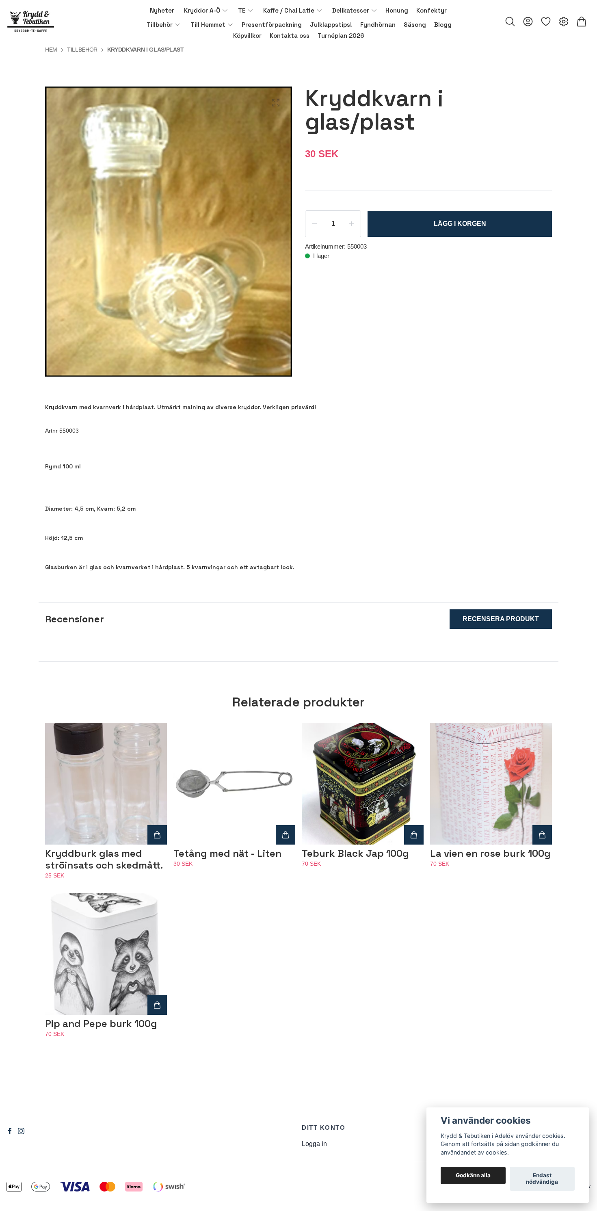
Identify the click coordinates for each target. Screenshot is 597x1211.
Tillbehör (82, 49)
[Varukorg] (582, 21)
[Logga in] (528, 21)
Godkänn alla (473, 1175)
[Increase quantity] (352, 224)
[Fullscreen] (276, 103)
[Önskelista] (546, 21)
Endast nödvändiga (542, 1178)
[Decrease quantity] (314, 224)
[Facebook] (9, 1131)
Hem (51, 49)
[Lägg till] (157, 835)
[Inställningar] (564, 21)
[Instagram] (21, 1131)
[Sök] (510, 21)
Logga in (314, 1143)
